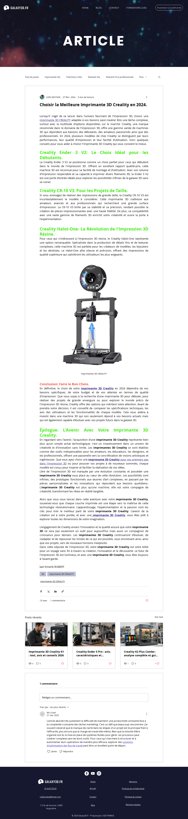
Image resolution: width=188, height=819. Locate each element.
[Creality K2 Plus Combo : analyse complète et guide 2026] (141, 634)
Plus (141, 76)
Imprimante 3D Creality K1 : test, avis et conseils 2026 (46, 653)
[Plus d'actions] (146, 97)
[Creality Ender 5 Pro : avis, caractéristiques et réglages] (94, 634)
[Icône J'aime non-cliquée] (49, 751)
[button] (159, 77)
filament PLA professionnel (119, 76)
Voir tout (159, 617)
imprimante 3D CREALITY (61, 574)
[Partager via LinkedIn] (55, 591)
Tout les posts (32, 76)
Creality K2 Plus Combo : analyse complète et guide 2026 (141, 653)
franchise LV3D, (74, 76)
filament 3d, (94, 76)
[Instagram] (99, 773)
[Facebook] (86, 773)
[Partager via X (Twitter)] (48, 591)
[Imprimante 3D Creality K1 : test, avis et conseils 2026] (46, 634)
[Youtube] (93, 773)
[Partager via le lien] (62, 591)
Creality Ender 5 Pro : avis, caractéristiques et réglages (93, 653)
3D (43, 574)
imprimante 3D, (53, 76)
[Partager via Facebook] (41, 591)
